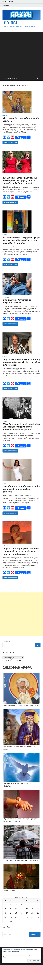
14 (38, 909)
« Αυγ (4, 927)
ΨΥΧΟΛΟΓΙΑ (5, 297)
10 (16, 909)
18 (21, 913)
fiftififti (10, 22)
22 (5, 917)
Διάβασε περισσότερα (9, 142)
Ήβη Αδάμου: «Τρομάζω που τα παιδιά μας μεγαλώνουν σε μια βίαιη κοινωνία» (21, 489)
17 (16, 913)
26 (27, 917)
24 (16, 917)
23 (11, 917)
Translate (18, 660)
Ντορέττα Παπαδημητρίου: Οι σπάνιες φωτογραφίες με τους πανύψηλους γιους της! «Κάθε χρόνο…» (21, 551)
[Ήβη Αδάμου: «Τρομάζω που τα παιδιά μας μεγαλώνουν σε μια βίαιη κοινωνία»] (21, 470)
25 (21, 917)
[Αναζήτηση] (37, 645)
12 (27, 909)
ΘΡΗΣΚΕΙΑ (5, 115)
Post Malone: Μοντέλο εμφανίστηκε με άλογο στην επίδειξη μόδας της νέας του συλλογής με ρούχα (21, 240)
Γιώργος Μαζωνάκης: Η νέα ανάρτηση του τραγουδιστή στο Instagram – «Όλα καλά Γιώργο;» (21, 362)
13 (32, 909)
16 (11, 913)
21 (38, 913)
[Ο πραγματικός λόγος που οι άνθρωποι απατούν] (21, 284)
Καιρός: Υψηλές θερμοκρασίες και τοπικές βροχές (21, 860)
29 (5, 921)
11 (21, 909)
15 (5, 913)
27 (32, 917)
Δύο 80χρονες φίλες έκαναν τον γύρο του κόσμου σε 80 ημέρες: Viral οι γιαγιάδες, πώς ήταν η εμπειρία (20, 180)
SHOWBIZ (5, 356)
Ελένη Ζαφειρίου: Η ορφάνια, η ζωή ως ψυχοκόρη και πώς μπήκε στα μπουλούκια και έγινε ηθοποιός (21, 427)
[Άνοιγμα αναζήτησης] (38, 78)
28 (38, 917)
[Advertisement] (21, 53)
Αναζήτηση (6, 642)
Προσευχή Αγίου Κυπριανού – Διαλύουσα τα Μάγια (21, 705)
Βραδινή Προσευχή (10, 890)
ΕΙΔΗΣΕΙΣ (5, 175)
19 (27, 913)
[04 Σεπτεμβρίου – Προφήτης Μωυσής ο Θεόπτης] (21, 102)
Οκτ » (9, 927)
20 (32, 913)
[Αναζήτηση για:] (21, 934)
